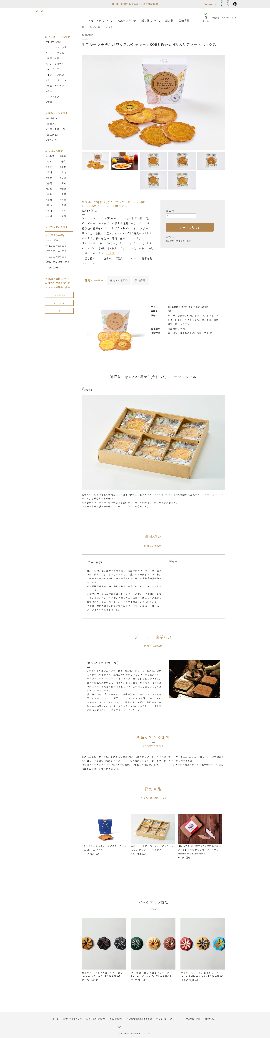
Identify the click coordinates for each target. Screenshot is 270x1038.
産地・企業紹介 (119, 280)
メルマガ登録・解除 (59, 287)
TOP (84, 27)
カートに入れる (190, 227)
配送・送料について (59, 279)
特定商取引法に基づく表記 (178, 241)
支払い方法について (59, 283)
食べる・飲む (96, 27)
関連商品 (140, 280)
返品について (172, 237)
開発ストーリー (94, 280)
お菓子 (109, 27)
